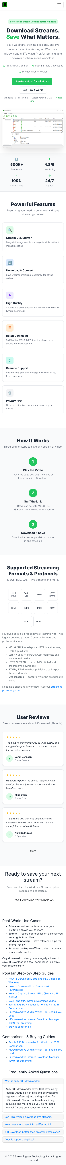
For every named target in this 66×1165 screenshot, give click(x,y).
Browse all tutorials (19, 1026)
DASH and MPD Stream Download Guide (32, 1000)
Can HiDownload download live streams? (28, 1116)
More (33, 850)
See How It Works (33, 89)
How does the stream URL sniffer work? (27, 1124)
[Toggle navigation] (59, 5)
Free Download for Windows (32, 81)
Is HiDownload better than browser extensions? (32, 1131)
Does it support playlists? (19, 1139)
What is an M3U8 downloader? (22, 1081)
